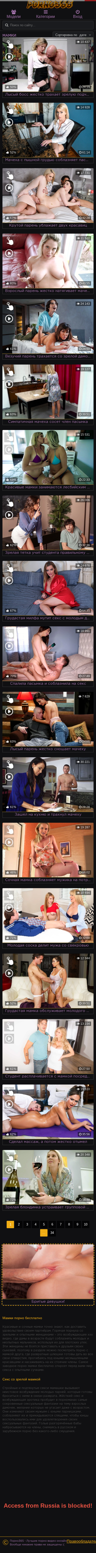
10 (85, 1224)
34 (52, 1233)
